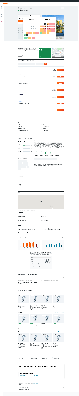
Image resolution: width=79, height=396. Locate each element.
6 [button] (33, 26)
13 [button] (33, 28)
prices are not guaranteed (36, 383)
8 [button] (45, 26)
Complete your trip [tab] (22, 369)
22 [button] (45, 30)
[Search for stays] (1, 8)
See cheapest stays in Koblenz (59, 312)
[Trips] (1, 19)
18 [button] (29, 30)
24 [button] (49, 30)
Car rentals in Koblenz (23, 375)
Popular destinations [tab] (29, 369)
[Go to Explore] (1, 14)
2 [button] (47, 24)
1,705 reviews (25, 10)
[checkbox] (22, 185)
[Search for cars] (1, 10)
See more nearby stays (61, 292)
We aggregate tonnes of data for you (24, 387)
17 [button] (49, 28)
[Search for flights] (1, 6)
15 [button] (45, 28)
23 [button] (47, 30)
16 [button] (47, 28)
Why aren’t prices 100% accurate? (24, 389)
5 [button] (31, 26)
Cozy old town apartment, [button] (57, 342)
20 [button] (33, 30)
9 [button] (47, 26)
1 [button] (45, 24)
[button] (78, 1)
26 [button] (54, 30)
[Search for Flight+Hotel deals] (1, 12)
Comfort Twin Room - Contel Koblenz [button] (57, 304)
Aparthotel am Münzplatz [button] (57, 324)
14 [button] (35, 28)
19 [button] (31, 30)
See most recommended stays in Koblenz (58, 331)
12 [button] (31, 28)
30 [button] (24, 35)
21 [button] (35, 30)
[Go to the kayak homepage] (6, 3)
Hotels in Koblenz (36, 375)
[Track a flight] (1, 16)
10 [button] (49, 26)
